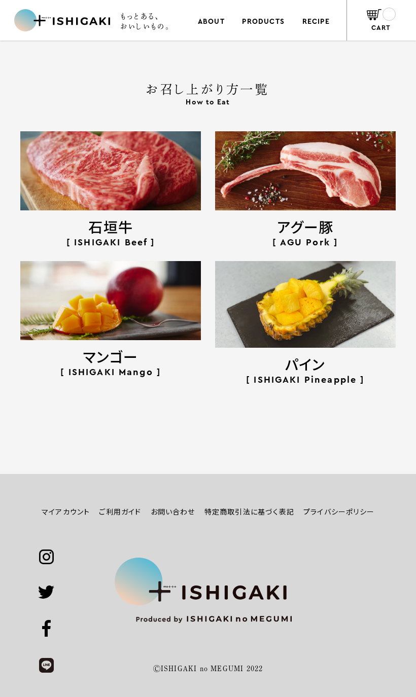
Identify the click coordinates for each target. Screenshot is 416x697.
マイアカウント (66, 511)
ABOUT (211, 21)
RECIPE (316, 21)
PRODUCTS (263, 21)
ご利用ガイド (120, 511)
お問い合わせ (173, 511)
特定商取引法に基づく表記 (249, 511)
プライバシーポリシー (338, 511)
